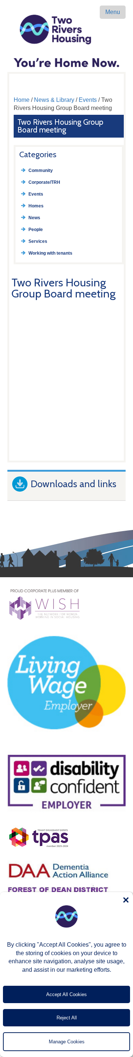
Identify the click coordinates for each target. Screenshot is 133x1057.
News (34, 217)
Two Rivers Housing (66, 30)
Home (22, 100)
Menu (112, 12)
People (35, 229)
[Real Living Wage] (66, 744)
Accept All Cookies (66, 994)
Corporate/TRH (44, 182)
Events (88, 100)
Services (37, 241)
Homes (36, 206)
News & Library (54, 100)
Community (40, 170)
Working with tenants (50, 253)
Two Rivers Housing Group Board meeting (60, 125)
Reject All (67, 1017)
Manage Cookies (67, 1041)
